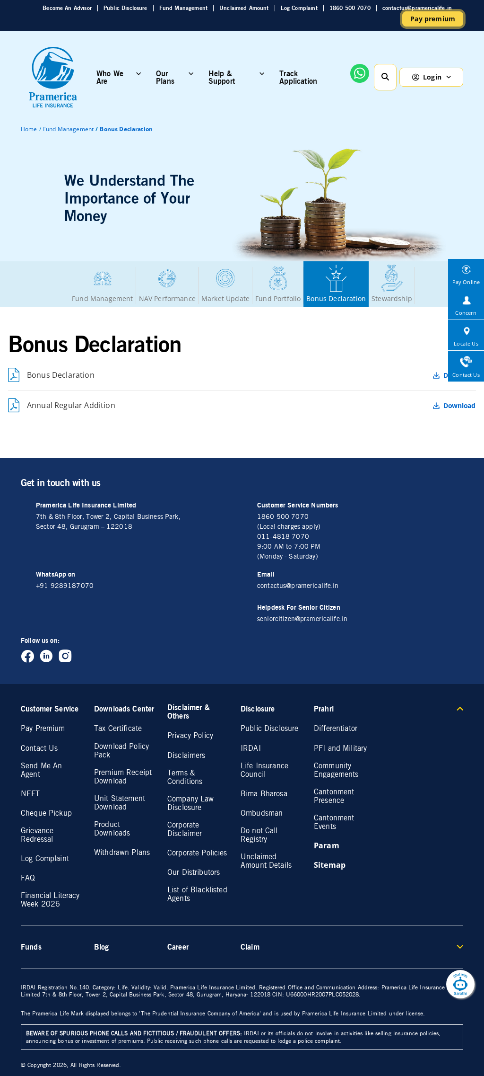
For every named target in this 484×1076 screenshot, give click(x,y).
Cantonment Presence (334, 796)
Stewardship (392, 298)
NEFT (30, 794)
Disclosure (258, 708)
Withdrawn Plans (122, 852)
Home (29, 129)
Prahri (324, 708)
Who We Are (109, 77)
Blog (101, 947)
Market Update (225, 298)
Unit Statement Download (119, 802)
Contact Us (39, 748)
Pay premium (432, 18)
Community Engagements (336, 770)
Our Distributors (193, 872)
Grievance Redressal (37, 835)
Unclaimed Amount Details (266, 861)
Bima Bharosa (264, 794)
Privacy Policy (190, 735)
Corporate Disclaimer (184, 829)
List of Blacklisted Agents (197, 894)
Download (459, 405)
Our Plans (165, 77)
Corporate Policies (197, 853)
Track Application (298, 77)
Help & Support (221, 77)
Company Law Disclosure (190, 803)
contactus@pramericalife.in (417, 8)
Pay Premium (43, 728)
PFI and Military (340, 748)
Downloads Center (124, 708)
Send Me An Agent (41, 770)
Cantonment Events (334, 822)
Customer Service (49, 708)
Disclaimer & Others (188, 711)
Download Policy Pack (121, 750)
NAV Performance (167, 298)
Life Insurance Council (264, 770)
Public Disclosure (125, 8)
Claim (250, 947)
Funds (31, 947)
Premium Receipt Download (123, 776)
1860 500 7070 (350, 8)
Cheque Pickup (46, 813)
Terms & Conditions (184, 777)
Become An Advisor (67, 8)
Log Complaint (299, 8)
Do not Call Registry (259, 835)
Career (178, 947)
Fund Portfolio (278, 298)
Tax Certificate (118, 728)
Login (432, 76)
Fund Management (183, 8)
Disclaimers (186, 755)
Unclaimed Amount (244, 8)
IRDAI (251, 748)
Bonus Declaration (336, 298)
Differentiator (335, 728)
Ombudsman (262, 813)
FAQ (28, 878)
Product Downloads (112, 828)
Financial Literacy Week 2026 (50, 899)
